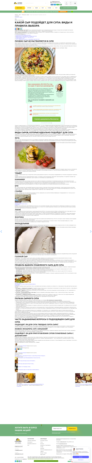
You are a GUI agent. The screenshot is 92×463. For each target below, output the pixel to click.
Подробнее (19, 386)
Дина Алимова (23, 345)
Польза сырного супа (20, 38)
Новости (39, 355)
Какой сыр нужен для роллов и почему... (26, 363)
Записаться (63, 11)
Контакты (42, 443)
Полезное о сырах (25, 14)
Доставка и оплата (44, 440)
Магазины (42, 448)
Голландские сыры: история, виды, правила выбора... (28, 369)
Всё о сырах (17, 355)
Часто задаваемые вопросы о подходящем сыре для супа (27, 39)
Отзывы (41, 446)
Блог (20, 14)
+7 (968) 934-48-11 (18, 450)
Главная (16, 14)
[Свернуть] (88, 448)
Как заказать (30, 442)
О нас (41, 442)
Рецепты (43, 355)
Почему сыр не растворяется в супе (23, 35)
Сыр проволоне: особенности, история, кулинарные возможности (30, 384)
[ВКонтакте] (15, 29)
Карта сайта (42, 454)
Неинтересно (80, 459)
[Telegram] (21, 29)
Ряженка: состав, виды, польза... (24, 366)
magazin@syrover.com (56, 2)
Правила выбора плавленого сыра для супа (25, 37)
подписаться (72, 428)
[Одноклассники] (17, 29)
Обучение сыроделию (32, 440)
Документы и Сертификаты (45, 445)
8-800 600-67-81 (63, 441)
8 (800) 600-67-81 (55, 1)
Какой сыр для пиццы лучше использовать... (27, 360)
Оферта (42, 451)
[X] (18, 29)
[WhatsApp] (20, 29)
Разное (36, 355)
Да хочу (80, 456)
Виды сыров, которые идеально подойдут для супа (26, 36)
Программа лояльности (32, 443)
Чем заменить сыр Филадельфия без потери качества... (29, 357)
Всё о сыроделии (23, 355)
